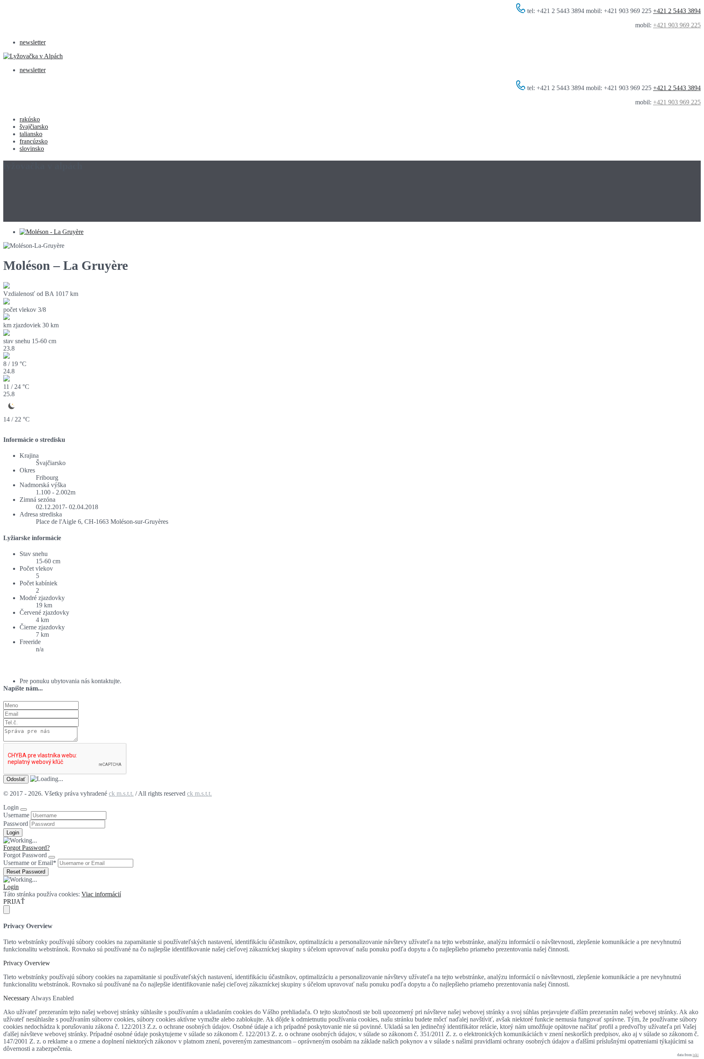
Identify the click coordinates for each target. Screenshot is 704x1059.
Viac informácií (101, 894)
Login (11, 886)
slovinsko (32, 148)
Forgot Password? (26, 847)
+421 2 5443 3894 (677, 10)
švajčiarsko (34, 126)
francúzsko (34, 141)
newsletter (33, 42)
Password (15, 823)
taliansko (31, 133)
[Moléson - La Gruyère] (52, 231)
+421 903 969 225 (677, 25)
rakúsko (30, 119)
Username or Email (29, 862)
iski (696, 1055)
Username (16, 815)
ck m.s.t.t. (121, 793)
